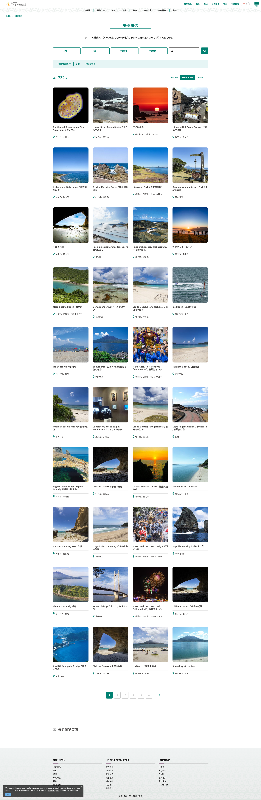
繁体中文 (162, 777)
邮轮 (175, 10)
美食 (55, 770)
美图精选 (162, 10)
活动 (124, 10)
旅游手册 (109, 777)
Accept (8, 794)
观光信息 (57, 767)
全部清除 (89, 64)
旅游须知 (109, 767)
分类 (65, 51)
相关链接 (109, 781)
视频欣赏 (147, 10)
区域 (94, 51)
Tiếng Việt (163, 784)
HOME (8, 16)
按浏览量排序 (187, 77)
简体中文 (162, 781)
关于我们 (109, 784)
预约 (55, 781)
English (162, 770)
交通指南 (57, 784)
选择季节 (123, 51)
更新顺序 (202, 77)
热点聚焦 (57, 777)
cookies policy (54, 790)
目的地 (87, 10)
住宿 (135, 10)
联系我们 (109, 788)
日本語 (161, 767)
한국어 (161, 774)
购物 (55, 774)
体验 (113, 10)
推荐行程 (101, 10)
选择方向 (152, 51)
